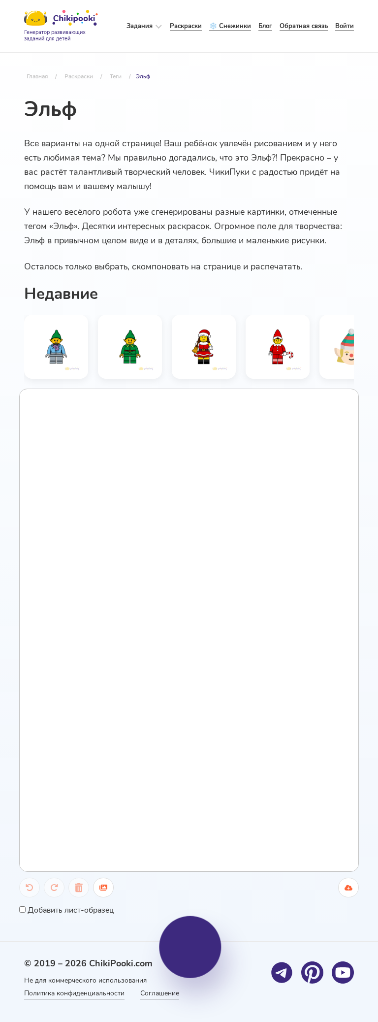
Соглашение (159, 993)
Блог (265, 26)
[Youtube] (343, 972)
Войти (344, 26)
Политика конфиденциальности (74, 993)
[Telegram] (282, 972)
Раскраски (186, 26)
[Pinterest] (312, 972)
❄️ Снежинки (230, 26)
